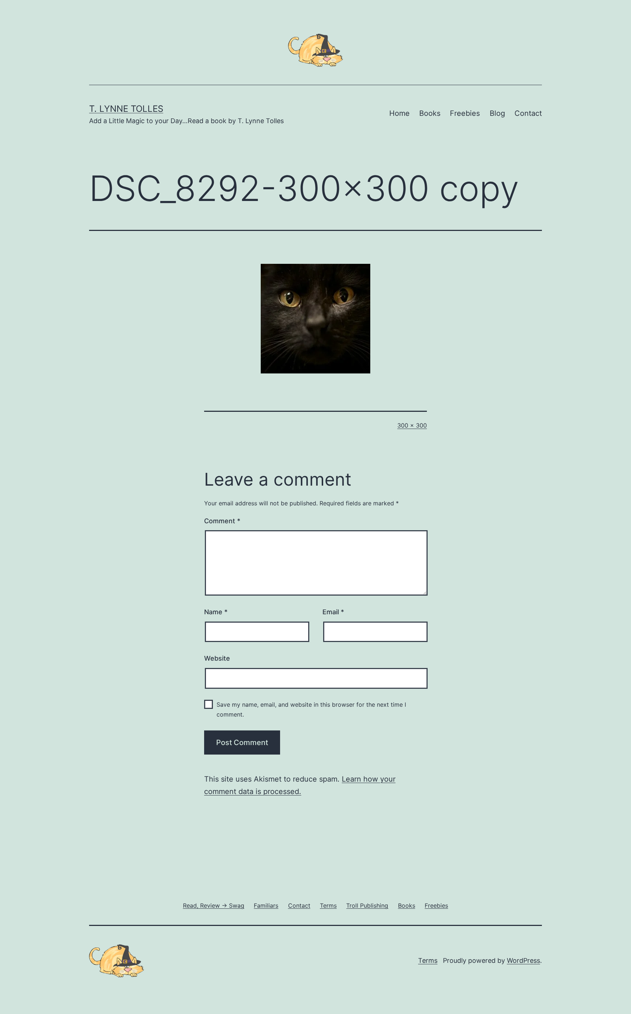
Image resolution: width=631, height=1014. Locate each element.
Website (217, 658)
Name (215, 612)
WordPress (523, 960)
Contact (528, 113)
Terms (427, 960)
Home (399, 113)
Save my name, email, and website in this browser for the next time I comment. (311, 709)
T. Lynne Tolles (126, 108)
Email (333, 612)
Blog (497, 113)
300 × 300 (412, 425)
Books (429, 113)
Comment (222, 521)
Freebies (465, 113)
